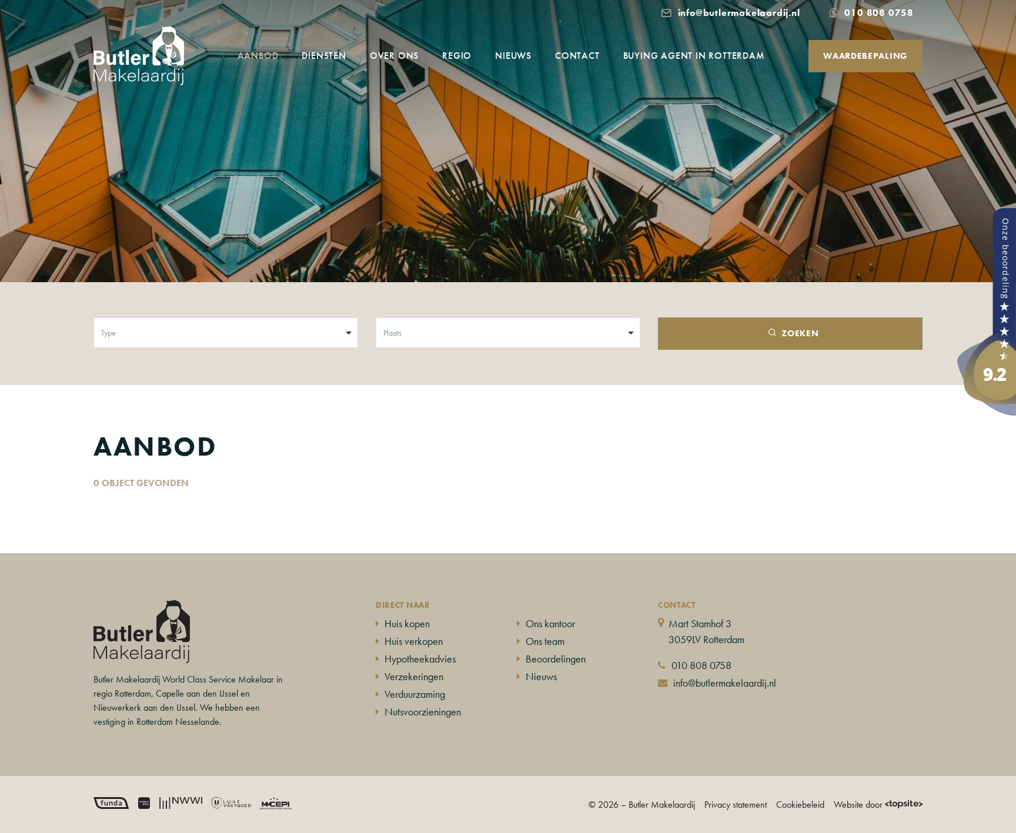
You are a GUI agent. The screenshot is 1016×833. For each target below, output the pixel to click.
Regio (457, 55)
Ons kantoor (550, 623)
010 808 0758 (701, 665)
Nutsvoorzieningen (423, 711)
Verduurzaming (415, 694)
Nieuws (513, 55)
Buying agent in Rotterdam (694, 55)
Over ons (394, 55)
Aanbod (258, 55)
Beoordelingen (556, 658)
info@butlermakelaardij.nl (724, 683)
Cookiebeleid (800, 804)
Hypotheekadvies (420, 658)
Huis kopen (407, 623)
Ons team (545, 641)
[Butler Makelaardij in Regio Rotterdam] (986, 310)
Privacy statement (735, 804)
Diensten (324, 55)
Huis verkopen (414, 641)
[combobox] (225, 332)
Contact (577, 55)
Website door (858, 804)
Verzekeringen (414, 676)
